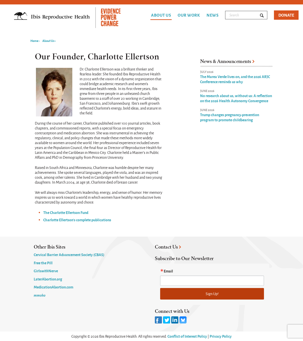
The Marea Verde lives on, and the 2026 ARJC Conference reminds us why (235, 79)
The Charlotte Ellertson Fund (65, 212)
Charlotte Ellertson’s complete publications (77, 219)
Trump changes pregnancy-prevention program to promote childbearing (229, 117)
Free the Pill (43, 262)
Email (168, 271)
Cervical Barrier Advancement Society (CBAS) (69, 254)
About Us (161, 15)
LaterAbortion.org (48, 279)
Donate (286, 15)
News (212, 15)
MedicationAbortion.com (53, 287)
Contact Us (166, 247)
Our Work (189, 15)
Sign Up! (212, 293)
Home (34, 40)
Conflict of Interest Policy (187, 336)
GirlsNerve (46, 270)
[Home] (67, 18)
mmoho (39, 295)
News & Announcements (225, 61)
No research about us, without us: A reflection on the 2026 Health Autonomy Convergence (236, 98)
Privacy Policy (221, 336)
